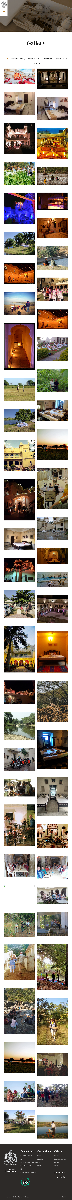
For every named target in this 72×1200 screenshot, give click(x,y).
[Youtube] (64, 1177)
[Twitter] (57, 1177)
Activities (48, 58)
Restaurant (60, 58)
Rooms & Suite (33, 58)
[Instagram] (61, 1177)
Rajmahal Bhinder (23, 1197)
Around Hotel (17, 58)
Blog (38, 1162)
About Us (40, 1159)
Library (56, 1165)
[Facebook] (54, 1177)
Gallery (39, 1165)
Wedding (56, 1162)
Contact (56, 1156)
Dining (37, 63)
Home (39, 1156)
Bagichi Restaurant (60, 1159)
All (6, 58)
